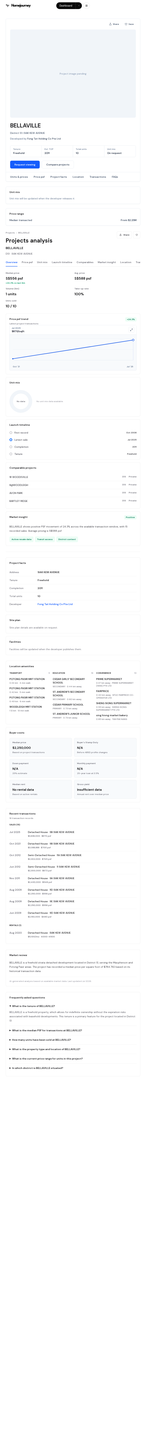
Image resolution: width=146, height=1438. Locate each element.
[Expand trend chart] (131, 330)
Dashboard (65, 5)
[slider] (73, 352)
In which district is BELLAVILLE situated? (37, 1068)
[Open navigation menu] (86, 5)
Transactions (98, 176)
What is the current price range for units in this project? (47, 1058)
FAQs (115, 176)
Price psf (39, 176)
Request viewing (24, 164)
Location (78, 176)
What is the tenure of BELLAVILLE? (33, 1006)
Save (131, 24)
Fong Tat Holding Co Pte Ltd (55, 604)
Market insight (107, 262)
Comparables (85, 262)
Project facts (58, 176)
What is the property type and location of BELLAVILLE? (46, 1049)
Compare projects (57, 164)
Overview (11, 262)
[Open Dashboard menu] (78, 5)
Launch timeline (62, 262)
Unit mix (42, 262)
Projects (10, 232)
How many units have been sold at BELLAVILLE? (41, 1039)
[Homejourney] (18, 5)
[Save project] (136, 234)
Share (116, 24)
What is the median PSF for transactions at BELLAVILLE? (47, 1030)
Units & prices (19, 176)
